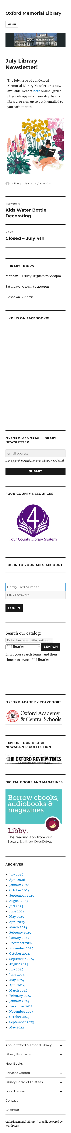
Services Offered (17, 1073)
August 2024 (18, 964)
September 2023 (21, 1022)
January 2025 (19, 938)
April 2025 (17, 922)
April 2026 (17, 880)
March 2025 (18, 927)
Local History (15, 1091)
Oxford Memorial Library (33, 13)
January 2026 (19, 885)
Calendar (12, 1110)
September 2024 (21, 959)
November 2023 (21, 1011)
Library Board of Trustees (24, 1082)
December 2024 (21, 943)
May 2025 (16, 916)
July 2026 (16, 874)
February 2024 (20, 996)
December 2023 (21, 1006)
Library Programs (18, 1054)
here (36, 91)
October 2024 (19, 953)
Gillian (15, 183)
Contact (11, 1100)
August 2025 (18, 901)
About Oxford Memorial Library (28, 1045)
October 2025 (19, 890)
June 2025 (16, 911)
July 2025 (16, 906)
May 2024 (16, 980)
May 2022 (16, 1027)
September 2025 (21, 895)
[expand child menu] (61, 1045)
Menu (12, 24)
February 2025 (20, 932)
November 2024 (21, 948)
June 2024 (16, 974)
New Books (14, 1063)
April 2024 (17, 985)
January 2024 (19, 1001)
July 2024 (45, 183)
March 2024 (18, 990)
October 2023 (19, 1017)
